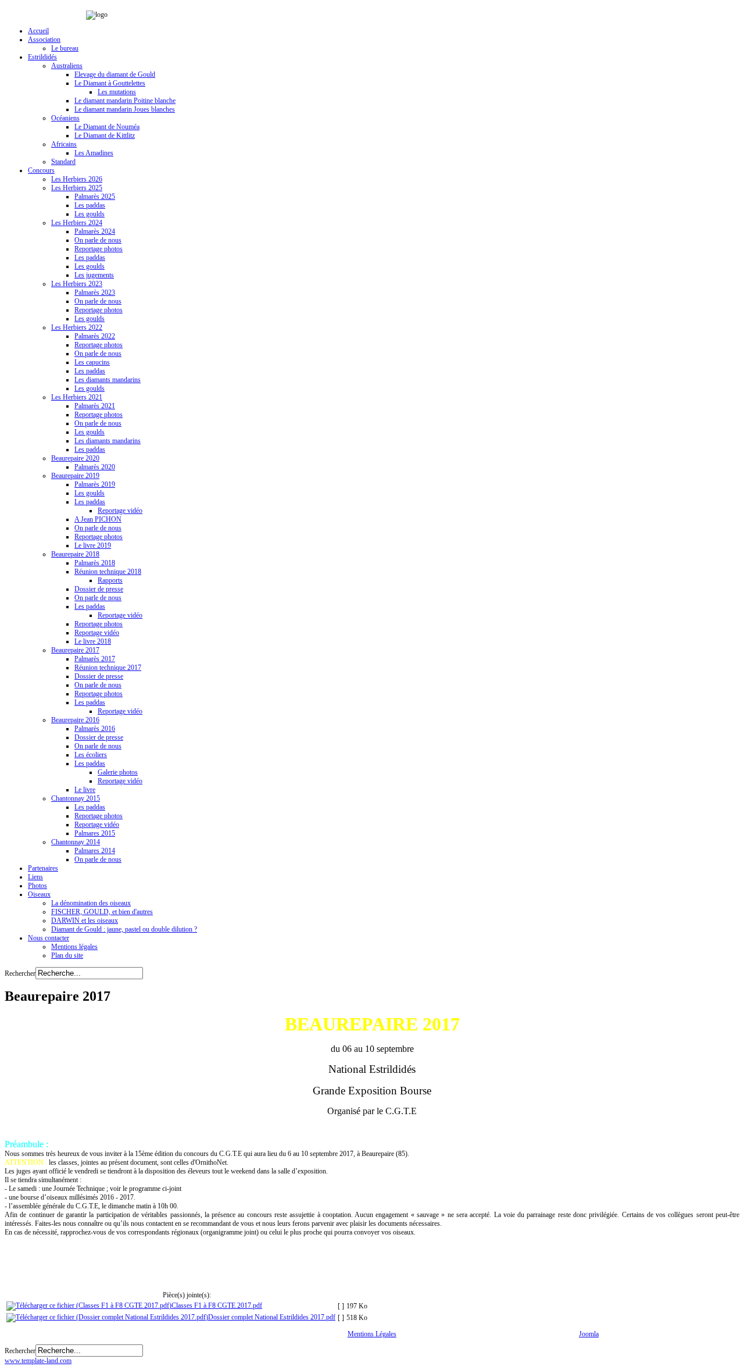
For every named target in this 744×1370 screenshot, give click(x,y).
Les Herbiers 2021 (76, 397)
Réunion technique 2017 (107, 667)
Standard (63, 162)
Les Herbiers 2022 (76, 327)
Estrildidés (42, 57)
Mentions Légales (372, 1334)
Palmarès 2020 (94, 467)
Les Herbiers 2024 (76, 223)
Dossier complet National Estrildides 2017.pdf (271, 1317)
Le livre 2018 (92, 641)
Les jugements (94, 275)
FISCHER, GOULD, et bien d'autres (102, 912)
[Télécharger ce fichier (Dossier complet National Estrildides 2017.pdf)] (107, 1317)
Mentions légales (74, 947)
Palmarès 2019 (94, 484)
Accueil (38, 31)
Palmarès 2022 (94, 336)
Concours (41, 170)
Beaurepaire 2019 (75, 476)
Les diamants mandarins (107, 380)
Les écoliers (90, 755)
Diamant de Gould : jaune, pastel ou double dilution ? (124, 929)
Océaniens (65, 118)
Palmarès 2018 (94, 563)
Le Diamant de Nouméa (107, 127)
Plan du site (67, 955)
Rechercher (20, 973)
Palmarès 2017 (94, 659)
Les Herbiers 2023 (76, 284)
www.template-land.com (38, 1361)
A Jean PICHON (97, 519)
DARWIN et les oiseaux (84, 920)
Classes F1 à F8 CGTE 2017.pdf (216, 1305)
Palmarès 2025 (94, 196)
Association (44, 39)
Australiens (67, 66)
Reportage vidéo (120, 510)
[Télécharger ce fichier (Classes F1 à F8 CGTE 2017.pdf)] (88, 1305)
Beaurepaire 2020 (75, 458)
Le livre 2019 (92, 545)
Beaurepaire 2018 (75, 554)
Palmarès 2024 (94, 231)
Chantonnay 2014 (75, 842)
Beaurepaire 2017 (75, 650)
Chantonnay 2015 (75, 798)
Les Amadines (93, 153)
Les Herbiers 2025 (76, 188)
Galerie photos (118, 772)
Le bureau (64, 48)
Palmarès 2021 (94, 406)
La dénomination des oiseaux (91, 903)
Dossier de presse (98, 589)
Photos (37, 886)
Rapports (110, 580)
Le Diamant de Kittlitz (104, 135)
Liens (35, 877)
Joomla (589, 1334)
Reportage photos (98, 249)
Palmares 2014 (94, 851)
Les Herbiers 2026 (76, 179)
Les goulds (89, 214)
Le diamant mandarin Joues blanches (124, 109)
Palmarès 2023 (94, 292)
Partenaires (43, 868)
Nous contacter (48, 938)
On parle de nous (97, 240)
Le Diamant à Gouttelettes (109, 83)
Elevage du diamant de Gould (114, 74)
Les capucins (92, 362)
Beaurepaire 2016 (75, 720)
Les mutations (117, 92)
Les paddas (89, 205)
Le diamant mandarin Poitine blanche (125, 101)
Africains (64, 144)
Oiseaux (39, 894)
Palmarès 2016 (94, 729)
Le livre (84, 790)
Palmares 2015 (94, 833)
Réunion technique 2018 (107, 572)
